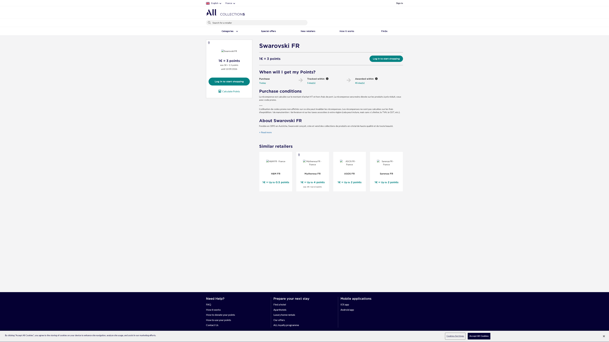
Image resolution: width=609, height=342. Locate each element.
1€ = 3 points (270, 59)
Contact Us (212, 324)
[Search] (209, 22)
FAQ (208, 304)
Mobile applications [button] (356, 298)
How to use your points (218, 319)
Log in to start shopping (229, 81)
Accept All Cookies (479, 336)
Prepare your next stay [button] (291, 298)
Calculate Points (231, 91)
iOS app (345, 304)
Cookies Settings (455, 336)
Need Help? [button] (215, 298)
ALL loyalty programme (286, 324)
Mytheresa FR (312, 173)
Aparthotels (279, 309)
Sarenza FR (386, 173)
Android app (347, 309)
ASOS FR (349, 173)
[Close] (603, 336)
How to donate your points (220, 314)
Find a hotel (279, 304)
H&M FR (275, 173)
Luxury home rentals (284, 314)
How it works (213, 309)
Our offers (279, 319)
